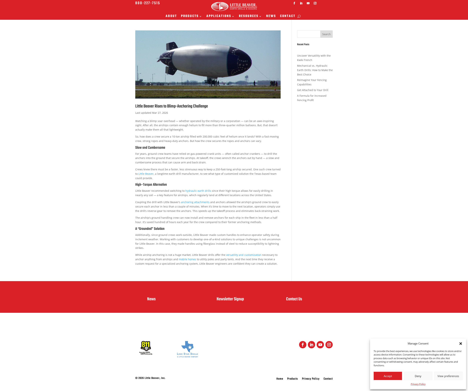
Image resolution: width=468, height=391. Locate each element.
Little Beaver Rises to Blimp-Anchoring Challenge (171, 106)
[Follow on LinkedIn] (301, 3)
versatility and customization (243, 255)
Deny (418, 376)
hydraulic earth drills (198, 190)
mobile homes (187, 259)
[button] (461, 343)
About (171, 16)
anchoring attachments (195, 202)
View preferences (448, 376)
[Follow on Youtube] (308, 3)
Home (279, 379)
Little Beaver (146, 173)
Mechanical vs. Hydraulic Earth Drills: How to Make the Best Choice (315, 70)
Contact (287, 16)
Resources (248, 16)
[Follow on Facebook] (294, 3)
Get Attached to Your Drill (312, 90)
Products (190, 16)
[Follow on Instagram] (315, 3)
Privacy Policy (418, 384)
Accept (388, 376)
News (271, 16)
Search (326, 34)
